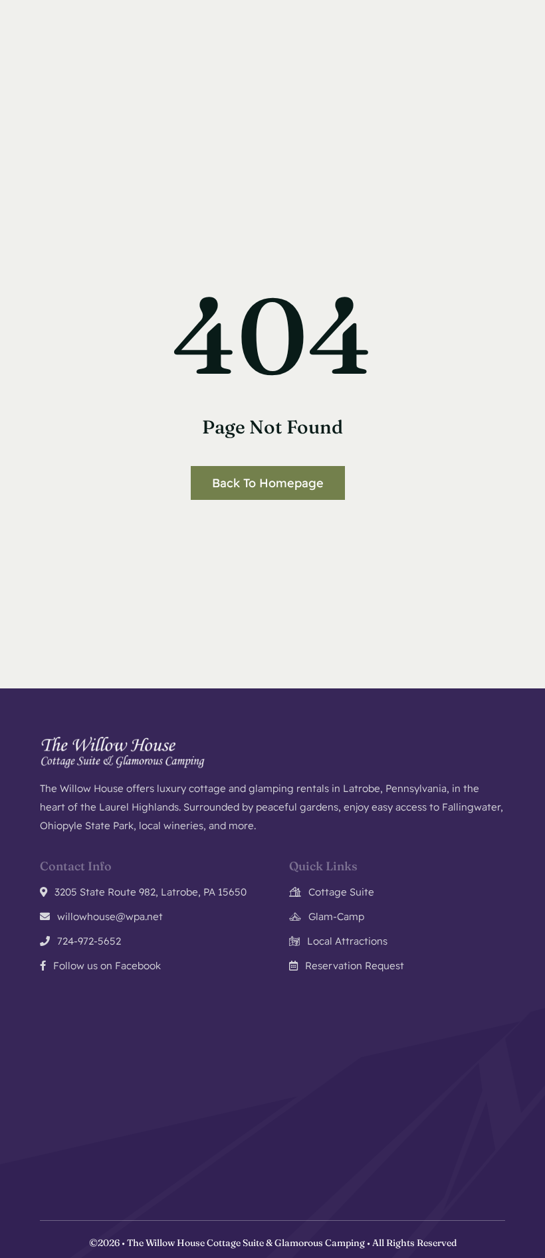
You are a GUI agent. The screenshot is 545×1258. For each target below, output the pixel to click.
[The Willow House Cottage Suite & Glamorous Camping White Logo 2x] (123, 740)
